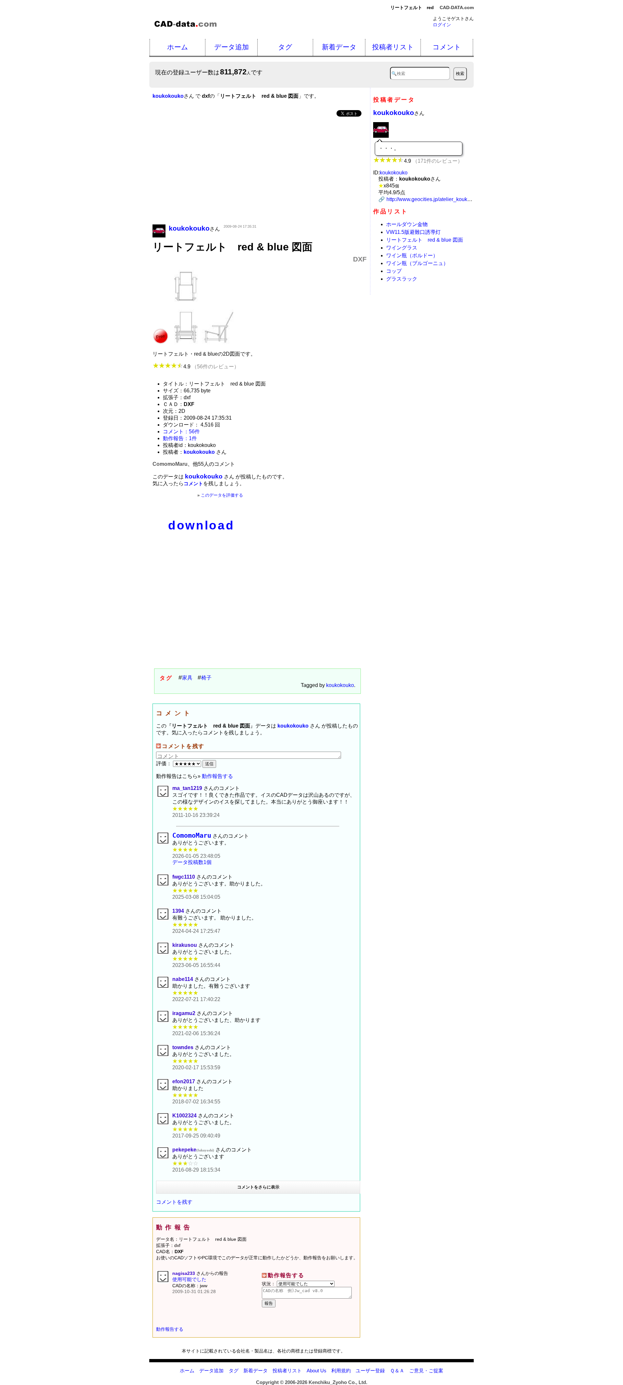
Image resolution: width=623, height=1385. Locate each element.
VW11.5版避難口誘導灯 (413, 232)
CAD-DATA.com (457, 7)
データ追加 (231, 47)
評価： (164, 763)
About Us (316, 1370)
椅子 (206, 677)
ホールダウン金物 (407, 224)
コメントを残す (174, 1202)
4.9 (211, 366)
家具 (187, 677)
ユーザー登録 (370, 1370)
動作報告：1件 (180, 438)
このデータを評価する (222, 495)
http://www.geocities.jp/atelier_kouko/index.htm (440, 199)
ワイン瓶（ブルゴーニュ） (417, 263)
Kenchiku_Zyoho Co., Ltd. (338, 1382)
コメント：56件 (181, 431)
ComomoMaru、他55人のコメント (194, 464)
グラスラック (401, 279)
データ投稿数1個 (192, 862)
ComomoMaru (191, 835)
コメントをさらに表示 (258, 1187)
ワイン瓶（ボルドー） (412, 255)
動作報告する (217, 776)
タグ (285, 47)
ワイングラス (401, 247)
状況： (269, 1283)
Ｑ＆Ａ (397, 1370)
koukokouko (340, 685)
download (201, 525)
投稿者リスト (393, 47)
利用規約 (341, 1370)
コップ (394, 271)
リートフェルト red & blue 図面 (424, 240)
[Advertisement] (260, 171)
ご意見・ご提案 (426, 1370)
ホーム (177, 47)
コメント (447, 47)
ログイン (442, 24)
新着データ (339, 47)
